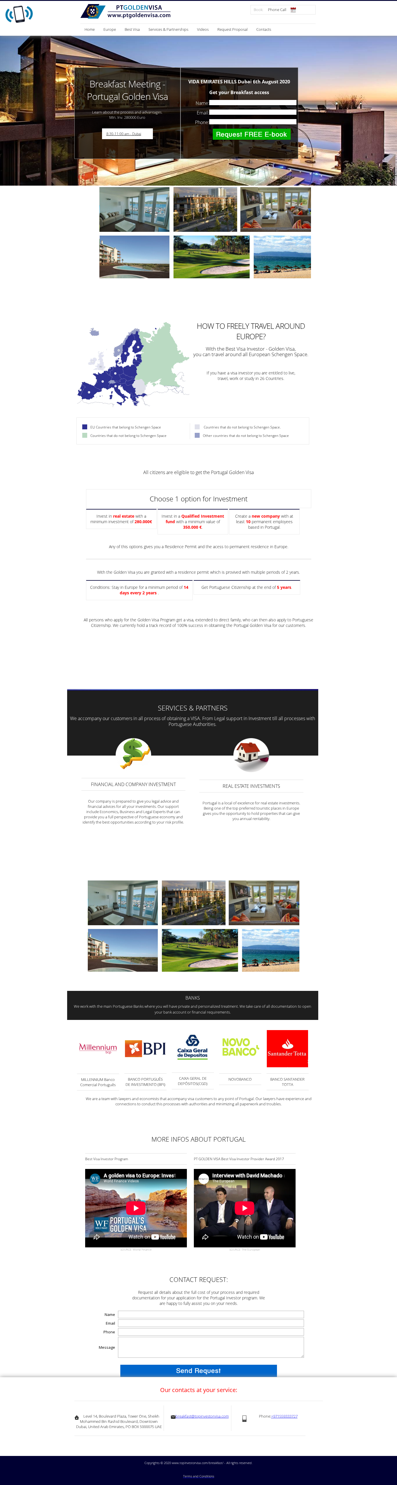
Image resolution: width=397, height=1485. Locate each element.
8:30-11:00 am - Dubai (123, 133)
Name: (202, 103)
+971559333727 (284, 1416)
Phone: (202, 122)
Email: (203, 113)
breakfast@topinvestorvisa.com (202, 1416)
